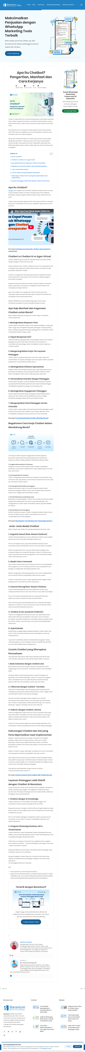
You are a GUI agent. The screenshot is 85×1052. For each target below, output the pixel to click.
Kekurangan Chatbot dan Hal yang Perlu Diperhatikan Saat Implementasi (30, 176)
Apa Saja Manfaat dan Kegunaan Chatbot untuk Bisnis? (28, 163)
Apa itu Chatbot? (16, 156)
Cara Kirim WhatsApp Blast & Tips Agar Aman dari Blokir (47, 1028)
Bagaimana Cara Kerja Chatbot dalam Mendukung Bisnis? (29, 166)
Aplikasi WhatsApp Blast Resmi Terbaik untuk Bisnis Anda (46, 1019)
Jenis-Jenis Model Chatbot (20, 169)
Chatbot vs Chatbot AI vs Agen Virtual (23, 160)
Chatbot (10, 190)
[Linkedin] (12, 955)
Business (40, 87)
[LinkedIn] (11, 976)
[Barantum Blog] (12, 4)
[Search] (81, 4)
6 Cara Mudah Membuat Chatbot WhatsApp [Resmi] (31, 418)
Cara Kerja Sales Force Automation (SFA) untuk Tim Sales (74, 1018)
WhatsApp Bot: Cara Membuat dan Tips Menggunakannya (33, 521)
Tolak (68, 1046)
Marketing (44, 87)
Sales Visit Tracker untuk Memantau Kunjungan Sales (74, 1027)
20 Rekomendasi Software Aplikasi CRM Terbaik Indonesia (33, 775)
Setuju (77, 1046)
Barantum (7, 1014)
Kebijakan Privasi (46, 1048)
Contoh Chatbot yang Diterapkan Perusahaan (26, 172)
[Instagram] (10, 955)
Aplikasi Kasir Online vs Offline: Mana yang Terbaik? (74, 1008)
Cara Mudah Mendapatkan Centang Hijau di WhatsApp (45, 1009)
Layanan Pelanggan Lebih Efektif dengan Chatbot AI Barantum (31, 181)
